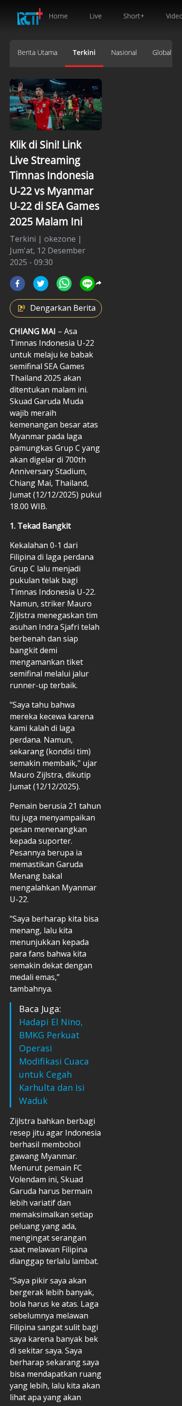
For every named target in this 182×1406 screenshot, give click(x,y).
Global (161, 52)
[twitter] (41, 283)
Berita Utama (37, 52)
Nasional (124, 52)
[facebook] (17, 283)
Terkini (84, 52)
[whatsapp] (64, 283)
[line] (87, 283)
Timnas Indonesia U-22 (52, 343)
